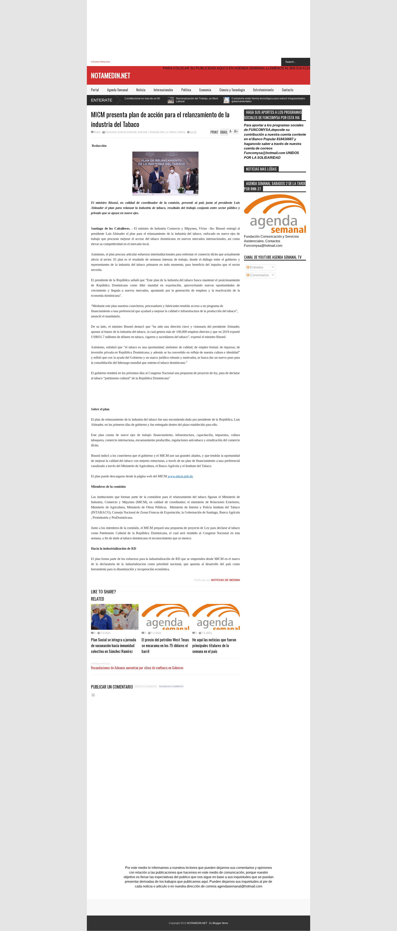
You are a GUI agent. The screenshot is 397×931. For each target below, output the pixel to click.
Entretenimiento (263, 89)
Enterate (101, 100)
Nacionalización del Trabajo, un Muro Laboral (147, 100)
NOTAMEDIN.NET (110, 75)
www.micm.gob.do (180, 476)
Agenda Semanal (117, 89)
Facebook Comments (171, 686)
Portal (95, 89)
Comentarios (259, 275)
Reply (97, 132)
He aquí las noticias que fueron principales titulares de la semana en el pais (214, 645)
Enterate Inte (157, 132)
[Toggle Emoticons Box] (93, 695)
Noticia (140, 89)
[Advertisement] (198, 29)
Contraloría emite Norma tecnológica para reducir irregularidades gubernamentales (218, 100)
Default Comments (146, 686)
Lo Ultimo (170, 132)
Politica (186, 89)
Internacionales (163, 89)
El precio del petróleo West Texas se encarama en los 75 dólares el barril (165, 645)
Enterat (122, 132)
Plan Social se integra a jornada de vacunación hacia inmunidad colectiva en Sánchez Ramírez (113, 645)
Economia (205, 89)
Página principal (100, 62)
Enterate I (143, 132)
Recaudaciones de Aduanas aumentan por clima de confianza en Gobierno (137, 667)
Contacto (287, 89)
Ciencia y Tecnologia (232, 89)
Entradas (256, 267)
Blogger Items (220, 923)
